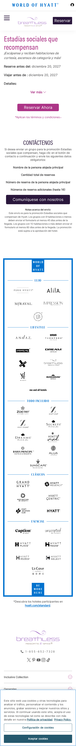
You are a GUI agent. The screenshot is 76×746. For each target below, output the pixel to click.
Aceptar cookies (38, 738)
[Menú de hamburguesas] (7, 21)
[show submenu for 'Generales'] (70, 689)
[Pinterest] (33, 660)
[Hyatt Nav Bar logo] (36, 5)
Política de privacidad (39, 719)
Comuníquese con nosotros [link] (38, 199)
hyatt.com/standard (37, 605)
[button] (38, 92)
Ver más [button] (36, 92)
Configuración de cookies (38, 727)
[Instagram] (43, 660)
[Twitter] (28, 660)
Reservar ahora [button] (38, 107)
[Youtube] (38, 660)
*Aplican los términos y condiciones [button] (37, 117)
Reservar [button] (62, 20)
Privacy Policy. (62, 719)
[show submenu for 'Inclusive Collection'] (70, 677)
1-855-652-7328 (40, 651)
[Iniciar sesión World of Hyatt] (72, 5)
